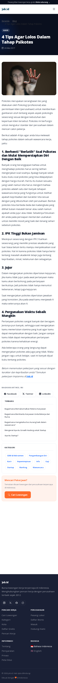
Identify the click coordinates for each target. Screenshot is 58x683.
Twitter (29, 394)
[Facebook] (16, 602)
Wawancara (38, 467)
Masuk (34, 624)
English (36, 650)
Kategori (6, 619)
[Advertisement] (29, 538)
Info (38, 461)
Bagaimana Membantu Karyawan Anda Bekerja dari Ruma (27, 415)
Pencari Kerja (8, 633)
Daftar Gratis (8, 628)
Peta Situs (7, 660)
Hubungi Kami (38, 628)
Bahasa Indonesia (41, 646)
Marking (23, 467)
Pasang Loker (38, 615)
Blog (14, 21)
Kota (4, 624)
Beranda (5, 21)
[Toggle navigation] (54, 9)
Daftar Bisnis (37, 619)
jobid (5, 9)
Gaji (47, 461)
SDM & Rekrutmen (15, 455)
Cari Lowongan (19, 494)
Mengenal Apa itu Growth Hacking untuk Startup (25, 430)
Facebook (12, 394)
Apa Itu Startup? (11, 435)
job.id (5, 582)
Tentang (6, 646)
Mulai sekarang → (43, 2)
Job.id (30, 376)
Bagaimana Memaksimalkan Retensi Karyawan (25, 409)
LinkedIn (46, 394)
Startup (10, 467)
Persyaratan (8, 650)
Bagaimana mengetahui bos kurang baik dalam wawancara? (25, 423)
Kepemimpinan (24, 461)
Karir (9, 461)
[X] (10, 602)
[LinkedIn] (4, 602)
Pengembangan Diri (38, 455)
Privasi (5, 655)
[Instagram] (22, 602)
